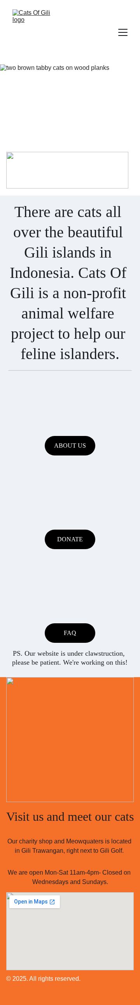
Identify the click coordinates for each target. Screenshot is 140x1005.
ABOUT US (70, 445)
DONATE (70, 539)
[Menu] (123, 32)
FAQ (70, 633)
